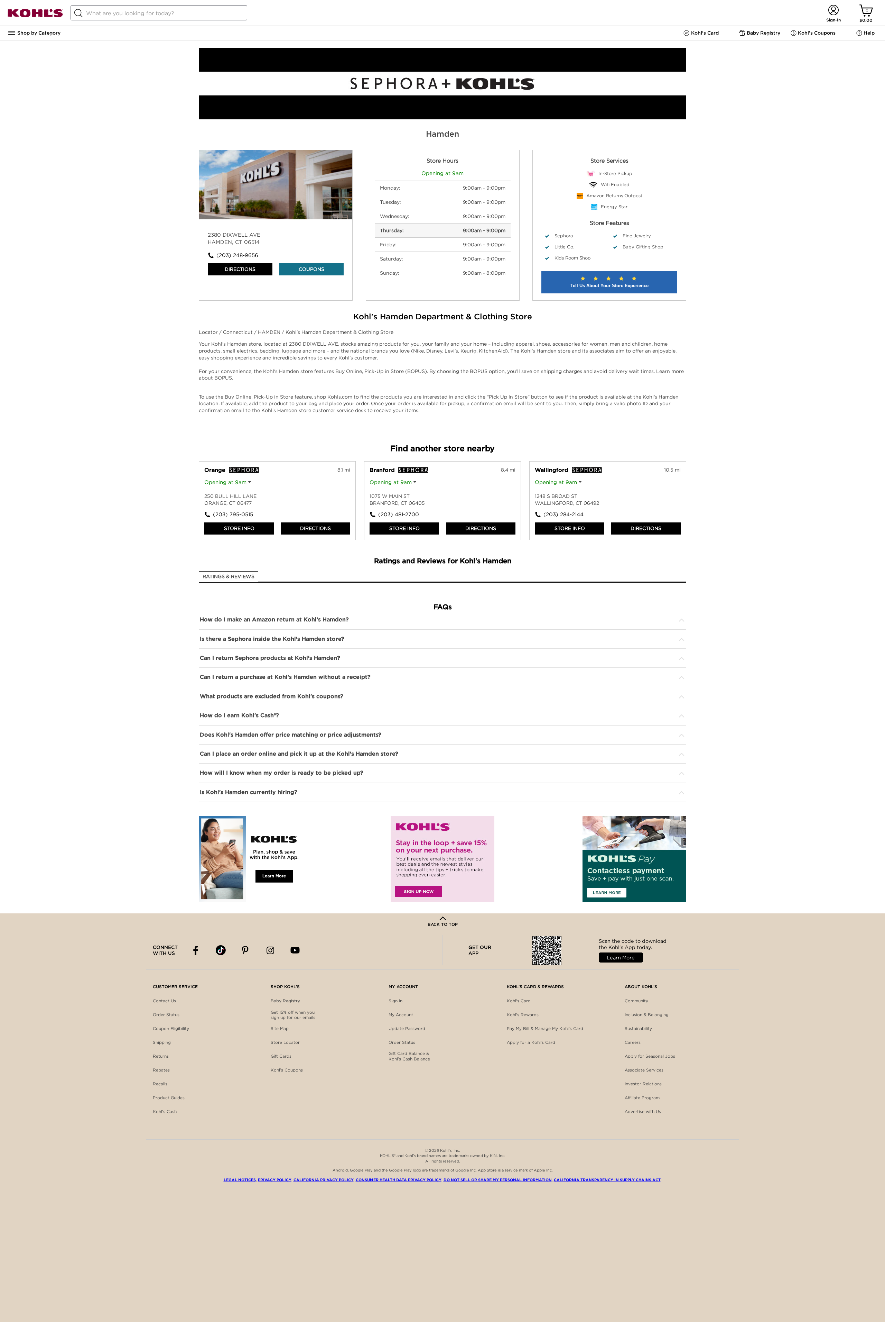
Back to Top (443, 924)
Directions (240, 269)
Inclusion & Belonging (647, 1014)
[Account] (833, 10)
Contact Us (164, 1000)
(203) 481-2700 (398, 514)
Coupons (311, 269)
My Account (401, 1014)
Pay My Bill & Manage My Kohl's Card (545, 1028)
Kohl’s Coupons (287, 1070)
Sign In (395, 1000)
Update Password (407, 1028)
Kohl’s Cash (165, 1111)
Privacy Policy (274, 1179)
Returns (161, 1056)
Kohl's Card (519, 1000)
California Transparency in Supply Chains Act (607, 1179)
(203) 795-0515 (233, 514)
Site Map (280, 1028)
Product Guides (169, 1097)
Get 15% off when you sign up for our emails (293, 1015)
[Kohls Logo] (35, 16)
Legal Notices (240, 1179)
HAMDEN (270, 332)
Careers (633, 1042)
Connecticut (238, 332)
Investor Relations (643, 1083)
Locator (209, 332)
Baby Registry (285, 1000)
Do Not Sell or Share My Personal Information (498, 1179)
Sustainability (638, 1028)
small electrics (240, 351)
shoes (543, 344)
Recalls (160, 1083)
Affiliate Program (642, 1097)
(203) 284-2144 (563, 514)
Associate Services (644, 1070)
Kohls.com (339, 397)
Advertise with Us (643, 1111)
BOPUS (223, 378)
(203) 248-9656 (237, 255)
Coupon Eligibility (171, 1028)
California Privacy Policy (324, 1179)
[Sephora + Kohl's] (442, 117)
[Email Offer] (442, 859)
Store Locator (285, 1042)
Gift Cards (281, 1056)
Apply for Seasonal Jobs (650, 1056)
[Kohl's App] (250, 859)
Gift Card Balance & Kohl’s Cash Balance (409, 1056)
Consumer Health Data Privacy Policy (398, 1179)
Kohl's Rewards (523, 1014)
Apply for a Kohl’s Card (531, 1042)
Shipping (162, 1042)
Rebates (161, 1070)
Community (636, 1000)
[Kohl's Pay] (634, 859)
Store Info (239, 528)
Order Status (166, 1014)
